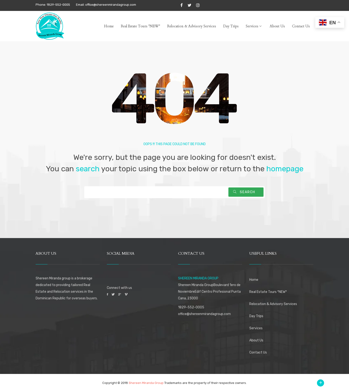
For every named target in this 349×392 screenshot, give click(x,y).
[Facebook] (181, 5)
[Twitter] (189, 5)
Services (256, 328)
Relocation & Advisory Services (273, 304)
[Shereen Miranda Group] (50, 25)
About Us (256, 340)
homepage (284, 168)
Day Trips (256, 316)
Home (253, 280)
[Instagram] (198, 5)
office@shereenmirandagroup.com (204, 314)
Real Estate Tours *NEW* (268, 292)
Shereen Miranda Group (146, 383)
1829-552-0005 (191, 307)
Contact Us (258, 352)
